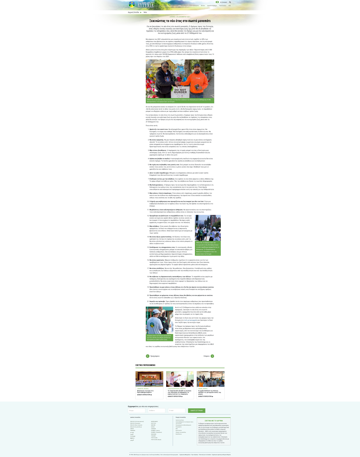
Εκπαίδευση (179, 434)
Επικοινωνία (179, 430)
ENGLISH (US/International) (137, 421)
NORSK (153, 427)
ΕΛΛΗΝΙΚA (153, 434)
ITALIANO (153, 436)
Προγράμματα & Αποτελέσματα (190, 5)
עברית (132, 432)
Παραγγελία (222, 5)
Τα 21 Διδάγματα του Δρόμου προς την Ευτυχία (184, 422)
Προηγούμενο (154, 356)
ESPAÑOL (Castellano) (156, 432)
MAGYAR (153, 425)
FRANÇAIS (132, 430)
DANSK (132, 428)
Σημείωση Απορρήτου (184, 454)
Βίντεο (203, 5)
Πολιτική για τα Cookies (205, 454)
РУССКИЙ (132, 436)
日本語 (131, 434)
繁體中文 (132, 438)
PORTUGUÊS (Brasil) (156, 439)
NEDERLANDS (154, 421)
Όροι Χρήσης (194, 454)
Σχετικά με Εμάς (161, 5)
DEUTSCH (153, 423)
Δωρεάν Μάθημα (212, 5)
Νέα (230, 5)
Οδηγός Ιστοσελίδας (181, 432)
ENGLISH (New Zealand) (136, 425)
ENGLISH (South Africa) (136, 427)
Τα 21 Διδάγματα (173, 5)
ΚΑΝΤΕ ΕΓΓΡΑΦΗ (197, 410)
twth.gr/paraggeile (190, 320)
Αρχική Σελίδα (133, 12)
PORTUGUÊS (154, 437)
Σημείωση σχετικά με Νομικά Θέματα (221, 454)
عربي (132, 440)
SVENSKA (153, 428)
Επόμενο (207, 356)
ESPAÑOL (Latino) (155, 430)
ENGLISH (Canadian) (135, 423)
